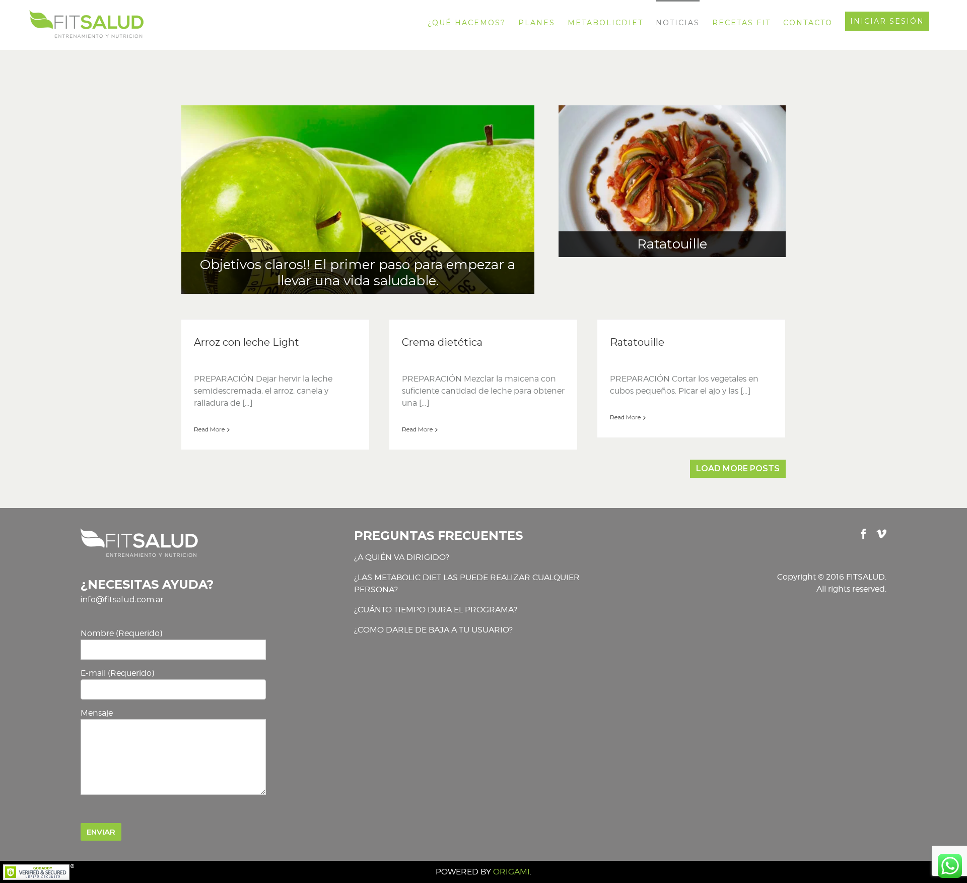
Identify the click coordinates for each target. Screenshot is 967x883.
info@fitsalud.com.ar (122, 599)
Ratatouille (672, 244)
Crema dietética (442, 342)
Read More (209, 429)
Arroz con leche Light (246, 342)
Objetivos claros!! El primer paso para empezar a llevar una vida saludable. (357, 272)
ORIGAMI (511, 871)
